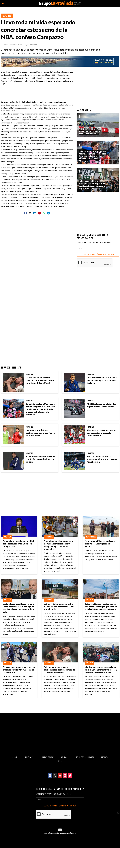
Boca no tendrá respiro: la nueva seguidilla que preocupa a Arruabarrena (102, 459)
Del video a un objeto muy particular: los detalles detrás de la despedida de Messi (40, 380)
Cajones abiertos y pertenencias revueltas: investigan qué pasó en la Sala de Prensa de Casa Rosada (101, 607)
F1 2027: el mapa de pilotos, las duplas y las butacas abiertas (101, 405)
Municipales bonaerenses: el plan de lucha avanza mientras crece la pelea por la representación (101, 670)
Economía (49, 537)
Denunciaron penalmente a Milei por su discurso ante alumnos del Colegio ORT (18, 544)
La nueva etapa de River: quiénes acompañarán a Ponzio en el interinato (40, 433)
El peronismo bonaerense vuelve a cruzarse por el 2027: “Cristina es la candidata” (19, 670)
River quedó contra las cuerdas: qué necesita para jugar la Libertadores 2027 (102, 433)
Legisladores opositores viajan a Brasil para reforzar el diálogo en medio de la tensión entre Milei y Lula (18, 608)
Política (7, 537)
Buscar (14, 757)
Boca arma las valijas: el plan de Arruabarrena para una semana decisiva (102, 380)
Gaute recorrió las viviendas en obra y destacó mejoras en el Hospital (100, 544)
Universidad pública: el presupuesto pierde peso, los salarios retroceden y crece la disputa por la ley (92, 184)
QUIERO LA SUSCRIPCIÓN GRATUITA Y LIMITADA (98, 254)
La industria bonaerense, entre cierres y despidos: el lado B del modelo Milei (59, 607)
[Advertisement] (48, 90)
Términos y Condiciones (85, 757)
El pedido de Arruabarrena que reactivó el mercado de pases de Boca (40, 459)
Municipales (91, 537)
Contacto (65, 757)
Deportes (7, 15)
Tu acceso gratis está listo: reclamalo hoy (93, 236)
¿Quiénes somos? (47, 757)
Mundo (60, 761)
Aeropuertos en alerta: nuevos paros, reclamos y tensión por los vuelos (90, 131)
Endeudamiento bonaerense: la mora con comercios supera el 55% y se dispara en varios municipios (58, 545)
